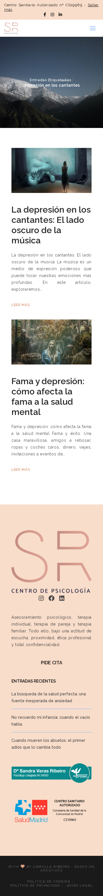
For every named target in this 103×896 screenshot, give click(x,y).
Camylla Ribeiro (51, 867)
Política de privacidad (35, 885)
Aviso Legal (80, 885)
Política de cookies (48, 881)
